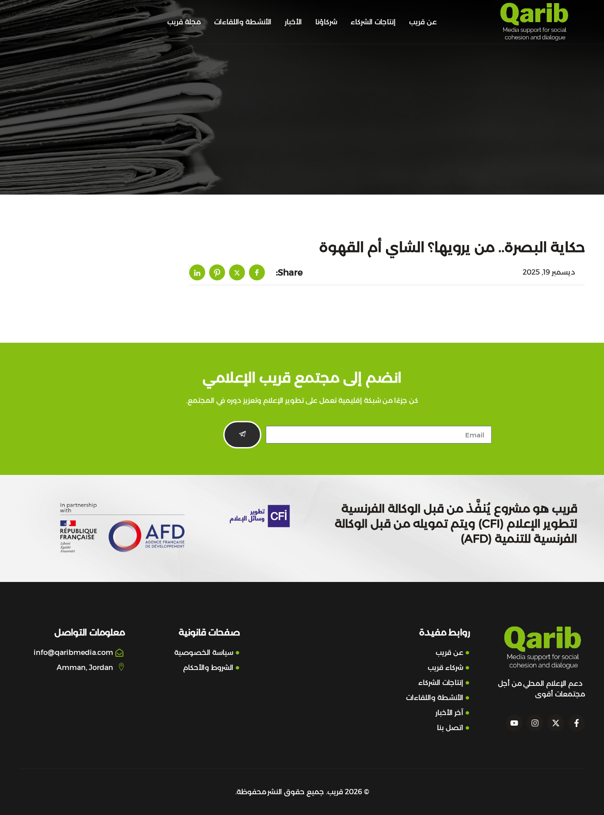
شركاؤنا (326, 22)
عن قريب (423, 22)
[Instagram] (535, 723)
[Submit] (242, 434)
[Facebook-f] (576, 723)
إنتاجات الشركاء (373, 22)
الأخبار (293, 22)
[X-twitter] (555, 723)
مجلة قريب (184, 22)
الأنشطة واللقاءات (242, 22)
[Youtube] (514, 723)
